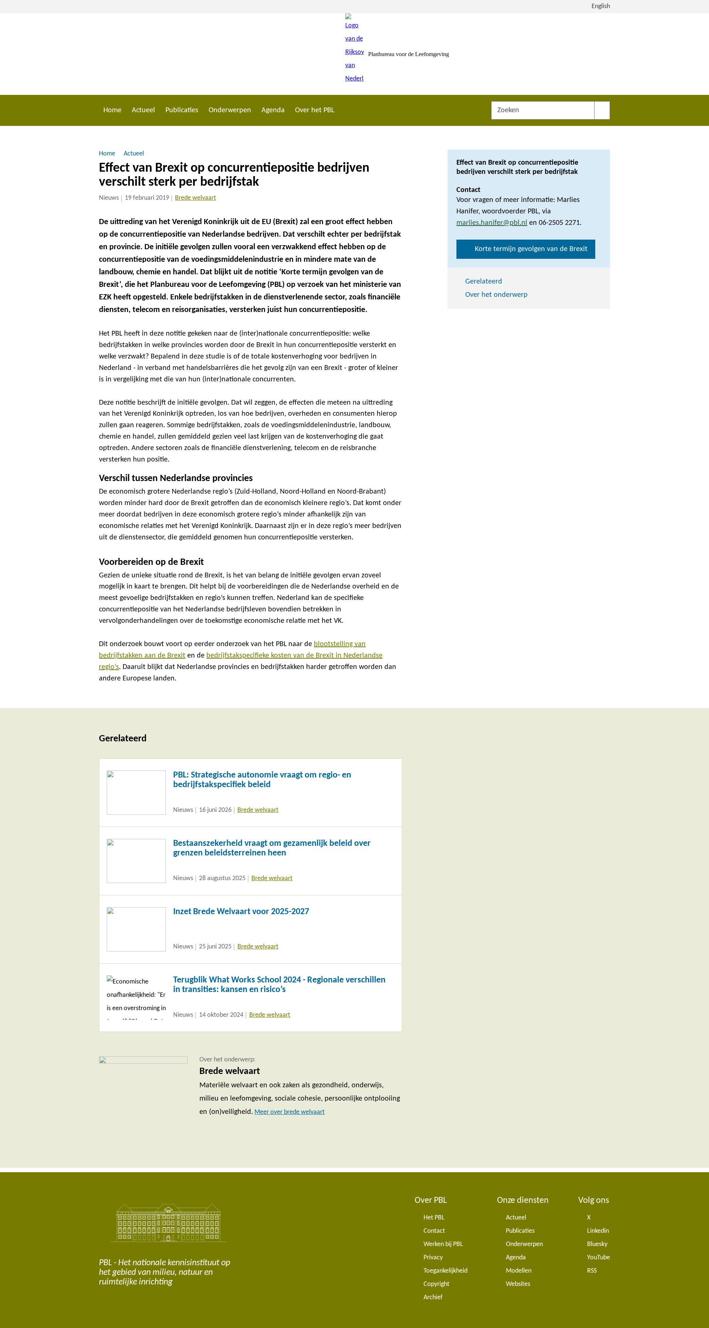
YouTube (598, 1257)
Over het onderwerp (496, 295)
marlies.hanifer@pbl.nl (491, 223)
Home (112, 110)
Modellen (518, 1270)
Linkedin (598, 1231)
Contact (434, 1231)
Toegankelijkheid (445, 1270)
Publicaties (181, 110)
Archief (433, 1297)
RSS (592, 1270)
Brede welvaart (195, 198)
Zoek (602, 110)
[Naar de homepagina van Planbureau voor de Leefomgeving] (354, 54)
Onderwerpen (230, 110)
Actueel (143, 110)
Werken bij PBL (443, 1244)
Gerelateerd (483, 281)
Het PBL (434, 1217)
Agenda (273, 110)
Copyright (436, 1284)
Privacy (433, 1257)
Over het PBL (314, 110)
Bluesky (597, 1244)
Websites (518, 1284)
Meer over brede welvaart (289, 1112)
